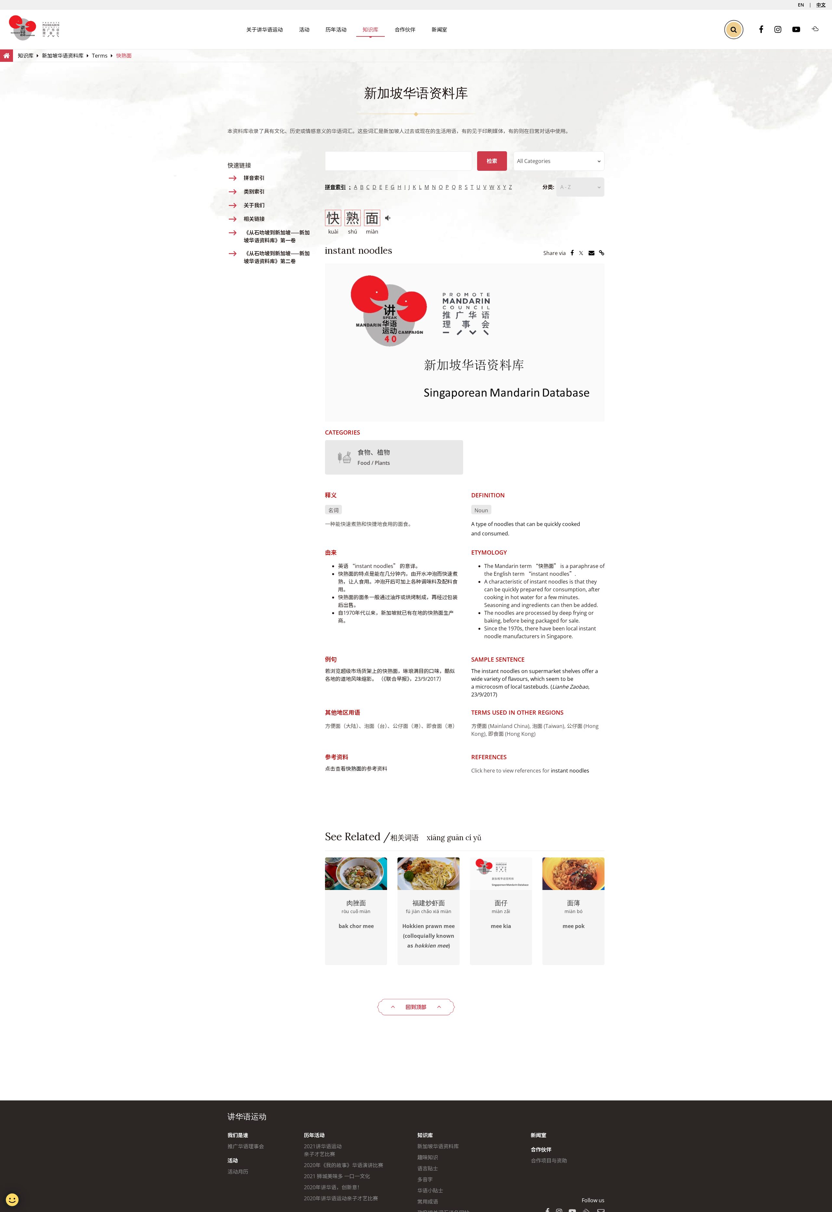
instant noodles (570, 770)
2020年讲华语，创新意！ (333, 1187)
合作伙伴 (405, 29)
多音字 (425, 1179)
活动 (304, 29)
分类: (548, 187)
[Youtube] (799, 29)
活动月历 (238, 1171)
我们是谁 (238, 1135)
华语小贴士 (430, 1190)
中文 (821, 5)
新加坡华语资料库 (438, 1146)
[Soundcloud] (818, 29)
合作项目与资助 (549, 1160)
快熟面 (353, 768)
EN (801, 5)
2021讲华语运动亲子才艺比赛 (323, 1150)
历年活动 (336, 29)
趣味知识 (427, 1157)
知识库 (370, 29)
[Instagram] (781, 29)
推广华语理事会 (246, 1146)
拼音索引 (335, 187)
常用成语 (427, 1201)
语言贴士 (427, 1168)
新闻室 (439, 29)
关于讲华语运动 (264, 29)
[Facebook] (764, 29)
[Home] (6, 55)
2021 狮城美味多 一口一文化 (337, 1176)
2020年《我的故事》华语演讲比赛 (343, 1165)
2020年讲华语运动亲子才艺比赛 (341, 1198)
